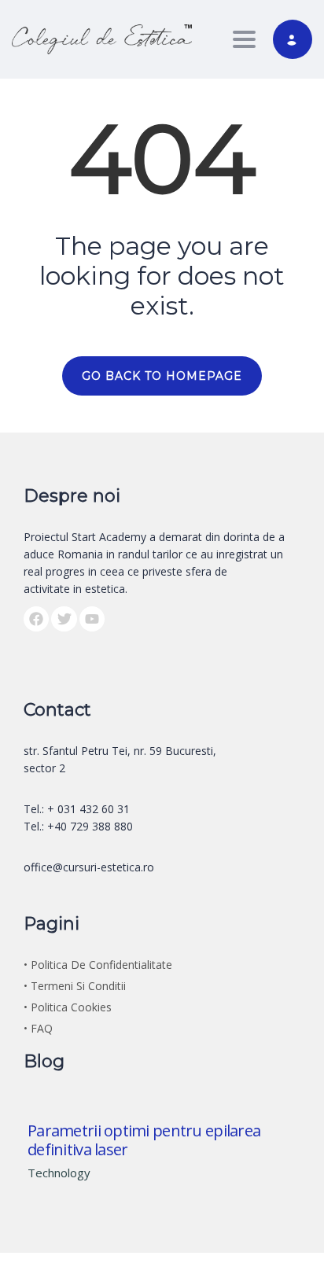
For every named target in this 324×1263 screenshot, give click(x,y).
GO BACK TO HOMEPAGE (162, 376)
